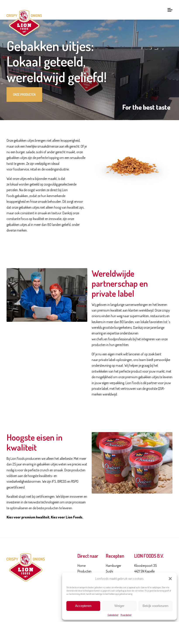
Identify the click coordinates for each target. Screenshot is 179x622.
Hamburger (113, 565)
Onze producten (24, 94)
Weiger (119, 606)
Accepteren (83, 606)
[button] (170, 578)
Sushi (109, 571)
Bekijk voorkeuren (155, 606)
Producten (84, 571)
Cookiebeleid (113, 614)
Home (81, 565)
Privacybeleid (125, 614)
